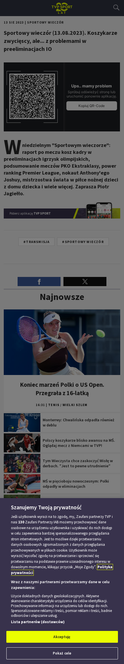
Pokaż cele (62, 653)
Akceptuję (61, 636)
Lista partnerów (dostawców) (38, 621)
